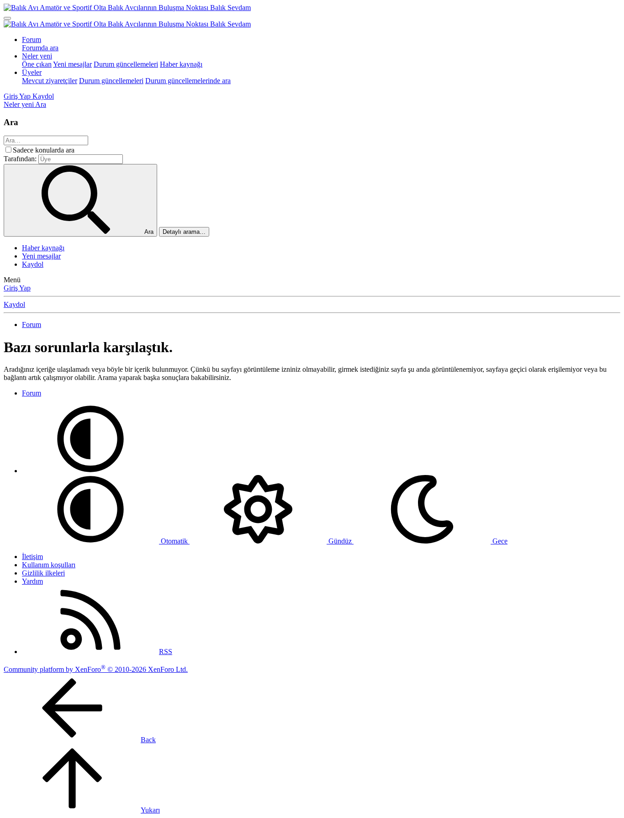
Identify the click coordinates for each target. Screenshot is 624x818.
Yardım (32, 581)
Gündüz (340, 541)
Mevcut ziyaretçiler (49, 80)
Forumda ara (40, 48)
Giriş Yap (17, 288)
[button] (90, 471)
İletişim (32, 556)
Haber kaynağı (181, 64)
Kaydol (32, 264)
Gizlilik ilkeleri (43, 573)
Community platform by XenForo (96, 669)
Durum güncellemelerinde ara (188, 80)
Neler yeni (37, 56)
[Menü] (7, 18)
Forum (31, 39)
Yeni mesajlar (72, 64)
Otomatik (174, 541)
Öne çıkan (37, 64)
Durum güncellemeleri (126, 64)
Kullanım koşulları (48, 565)
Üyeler (32, 72)
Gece (499, 541)
